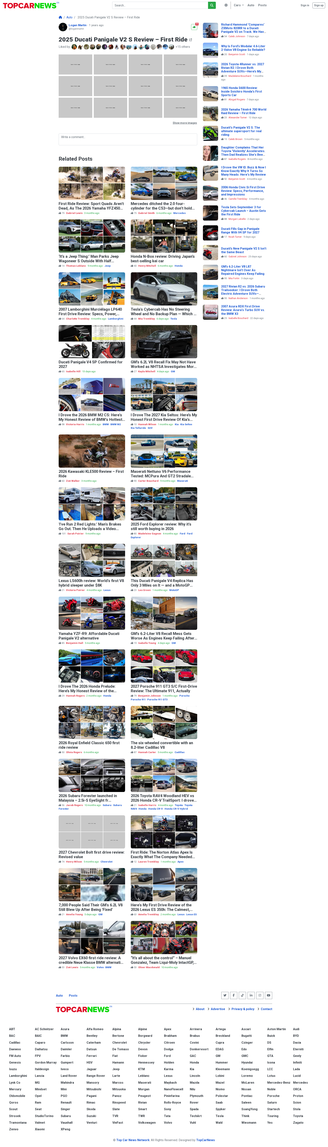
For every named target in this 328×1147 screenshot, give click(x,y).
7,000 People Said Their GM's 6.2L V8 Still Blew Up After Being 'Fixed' (91, 907)
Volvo (100, 967)
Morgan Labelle (237, 219)
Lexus (106, 590)
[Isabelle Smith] (123, 46)
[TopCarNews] (60, 17)
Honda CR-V (155, 808)
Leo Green (144, 590)
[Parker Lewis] (75, 46)
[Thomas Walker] (166, 46)
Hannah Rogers (75, 695)
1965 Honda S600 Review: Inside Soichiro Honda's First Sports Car (241, 91)
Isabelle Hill (73, 371)
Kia (177, 424)
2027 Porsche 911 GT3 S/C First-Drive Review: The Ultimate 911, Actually (164, 688)
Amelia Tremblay (148, 914)
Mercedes (179, 213)
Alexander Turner (238, 117)
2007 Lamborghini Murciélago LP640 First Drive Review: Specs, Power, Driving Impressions (90, 314)
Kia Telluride (138, 428)
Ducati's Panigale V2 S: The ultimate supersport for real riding (241, 131)
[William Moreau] (81, 46)
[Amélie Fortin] (154, 46)
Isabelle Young (147, 643)
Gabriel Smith (146, 213)
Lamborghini (115, 318)
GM (173, 371)
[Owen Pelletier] (99, 46)
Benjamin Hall (75, 643)
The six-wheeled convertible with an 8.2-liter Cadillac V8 (162, 745)
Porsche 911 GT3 (157, 699)
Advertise (218, 1009)
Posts (73, 995)
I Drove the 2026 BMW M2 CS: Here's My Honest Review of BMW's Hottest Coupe (90, 419)
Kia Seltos (186, 424)
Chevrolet (106, 861)
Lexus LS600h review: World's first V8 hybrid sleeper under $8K (91, 583)
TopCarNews (205, 1140)
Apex (180, 861)
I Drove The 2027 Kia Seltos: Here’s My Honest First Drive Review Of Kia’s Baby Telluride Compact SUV (164, 419)
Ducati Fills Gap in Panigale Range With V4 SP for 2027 (240, 230)
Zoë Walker (73, 480)
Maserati (182, 480)
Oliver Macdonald (149, 967)
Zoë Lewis (72, 967)
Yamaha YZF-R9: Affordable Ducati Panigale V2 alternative (89, 635)
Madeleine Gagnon (150, 533)
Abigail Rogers (237, 99)
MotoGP (174, 590)
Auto (59, 995)
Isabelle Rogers (237, 159)
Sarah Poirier (75, 533)
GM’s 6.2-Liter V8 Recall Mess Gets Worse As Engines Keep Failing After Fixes (162, 638)
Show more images (185, 122)
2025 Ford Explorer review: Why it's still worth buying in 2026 (161, 526)
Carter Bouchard (148, 480)
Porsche (184, 695)
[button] (238, 5)
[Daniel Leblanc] (141, 46)
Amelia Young (74, 914)
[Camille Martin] (135, 46)
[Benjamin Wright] (160, 46)
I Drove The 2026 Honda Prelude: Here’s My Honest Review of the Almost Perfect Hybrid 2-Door (87, 691)
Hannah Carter (147, 752)
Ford (182, 533)
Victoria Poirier (75, 590)
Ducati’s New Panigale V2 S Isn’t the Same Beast (243, 250)
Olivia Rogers (74, 752)
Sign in (305, 5)
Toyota (179, 805)
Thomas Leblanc (76, 265)
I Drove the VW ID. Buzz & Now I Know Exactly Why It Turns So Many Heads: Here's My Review (243, 171)
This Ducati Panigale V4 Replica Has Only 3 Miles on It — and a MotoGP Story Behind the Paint (162, 585)
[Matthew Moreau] (147, 46)
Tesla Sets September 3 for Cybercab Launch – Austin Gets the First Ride (243, 210)
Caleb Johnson (237, 36)
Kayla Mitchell (147, 371)
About (200, 1009)
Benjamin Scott (237, 54)
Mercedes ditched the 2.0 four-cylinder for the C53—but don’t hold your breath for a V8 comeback (161, 208)
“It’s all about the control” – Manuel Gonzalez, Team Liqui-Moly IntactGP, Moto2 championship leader (162, 962)
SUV (150, 428)
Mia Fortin (234, 278)
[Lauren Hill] (117, 46)
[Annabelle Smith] (111, 46)
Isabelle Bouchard (239, 318)
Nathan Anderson (238, 298)
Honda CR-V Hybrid (176, 808)
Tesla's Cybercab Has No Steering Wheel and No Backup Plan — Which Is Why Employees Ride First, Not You (164, 314)
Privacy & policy (243, 1009)
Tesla (173, 318)
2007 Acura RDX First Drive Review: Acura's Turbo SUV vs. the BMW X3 (243, 310)
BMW (106, 424)
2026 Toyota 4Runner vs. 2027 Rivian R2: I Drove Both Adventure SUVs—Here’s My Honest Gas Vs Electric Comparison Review (242, 71)
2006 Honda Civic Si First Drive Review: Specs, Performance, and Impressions (243, 190)
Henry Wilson (74, 861)
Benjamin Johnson (149, 695)
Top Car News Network (133, 1140)
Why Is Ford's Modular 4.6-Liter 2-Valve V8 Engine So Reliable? (243, 48)
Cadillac (180, 752)
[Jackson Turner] (172, 46)
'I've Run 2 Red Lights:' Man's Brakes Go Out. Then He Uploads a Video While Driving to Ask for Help (90, 529)
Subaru (107, 805)
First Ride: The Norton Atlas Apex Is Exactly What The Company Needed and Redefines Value (162, 857)
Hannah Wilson (147, 424)
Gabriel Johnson (238, 256)
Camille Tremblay (238, 198)
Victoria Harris (75, 424)
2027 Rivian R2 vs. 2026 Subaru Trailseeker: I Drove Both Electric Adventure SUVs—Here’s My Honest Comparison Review (243, 294)
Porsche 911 (138, 699)
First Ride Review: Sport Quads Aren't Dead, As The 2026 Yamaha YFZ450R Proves (91, 208)
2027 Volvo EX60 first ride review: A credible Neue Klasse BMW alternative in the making (92, 962)
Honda (179, 265)
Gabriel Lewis (74, 213)
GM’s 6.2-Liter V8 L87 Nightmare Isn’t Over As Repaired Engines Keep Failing (242, 270)
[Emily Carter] (87, 46)
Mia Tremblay (146, 318)
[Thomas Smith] (129, 46)
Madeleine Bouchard (240, 76)
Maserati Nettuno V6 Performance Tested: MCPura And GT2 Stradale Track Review (161, 476)
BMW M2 (115, 424)
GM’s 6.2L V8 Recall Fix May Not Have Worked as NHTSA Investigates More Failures (163, 366)
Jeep (108, 265)
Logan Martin (78, 25)
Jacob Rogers (74, 805)
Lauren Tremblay (148, 861)
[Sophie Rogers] (105, 46)
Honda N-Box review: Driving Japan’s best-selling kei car (163, 258)
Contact (266, 1009)
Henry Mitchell (147, 265)
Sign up (318, 5)
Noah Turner (235, 236)
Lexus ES (191, 914)
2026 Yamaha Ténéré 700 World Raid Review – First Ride (243, 111)
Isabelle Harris (147, 805)
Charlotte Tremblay (78, 318)
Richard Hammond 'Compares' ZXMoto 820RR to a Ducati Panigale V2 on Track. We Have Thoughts (243, 30)
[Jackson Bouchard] (93, 46)
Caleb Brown (236, 139)
